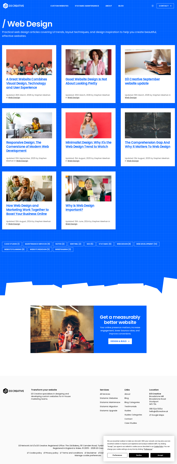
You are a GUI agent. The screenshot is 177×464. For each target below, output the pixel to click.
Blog (127, 398)
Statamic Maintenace (110, 402)
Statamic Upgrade (108, 410)
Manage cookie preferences (88, 455)
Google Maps (157, 415)
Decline (139, 455)
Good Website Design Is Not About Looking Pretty (86, 81)
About (127, 394)
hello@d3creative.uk (158, 411)
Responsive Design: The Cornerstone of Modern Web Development (27, 146)
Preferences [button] (148, 449)
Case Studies (131, 423)
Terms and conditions (72, 453)
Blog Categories (132, 402)
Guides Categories (133, 414)
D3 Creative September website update (142, 81)
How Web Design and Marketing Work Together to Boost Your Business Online (27, 209)
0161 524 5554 (155, 408)
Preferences (117, 455)
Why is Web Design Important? (80, 207)
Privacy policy (52, 453)
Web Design (14, 97)
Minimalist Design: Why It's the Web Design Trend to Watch (88, 144)
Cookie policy (35, 453)
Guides (128, 410)
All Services (105, 394)
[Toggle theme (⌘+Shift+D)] (152, 5)
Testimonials (131, 406)
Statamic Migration (109, 406)
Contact (128, 419)
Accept (160, 455)
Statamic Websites (109, 398)
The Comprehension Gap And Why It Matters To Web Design (147, 144)
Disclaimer (92, 453)
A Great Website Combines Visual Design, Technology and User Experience (26, 83)
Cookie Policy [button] (158, 446)
